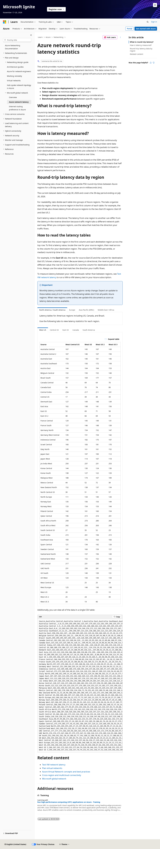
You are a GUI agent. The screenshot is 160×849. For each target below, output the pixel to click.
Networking (58, 37)
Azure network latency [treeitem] (19, 102)
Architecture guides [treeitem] (15, 67)
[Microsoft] (4, 22)
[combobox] (17, 40)
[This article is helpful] (150, 62)
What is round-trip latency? (142, 42)
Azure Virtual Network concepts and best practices (66, 771)
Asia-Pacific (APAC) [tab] (86, 310)
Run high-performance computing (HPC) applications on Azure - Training (68, 802)
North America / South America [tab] (52, 310)
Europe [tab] (72, 310)
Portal (129, 28)
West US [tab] (42, 330)
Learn (40, 37)
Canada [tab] (75, 330)
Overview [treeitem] (13, 97)
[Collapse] (31, 35)
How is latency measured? (141, 45)
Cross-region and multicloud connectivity (61, 775)
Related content (136, 54)
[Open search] (147, 22)
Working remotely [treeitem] (14, 76)
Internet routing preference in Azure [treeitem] (17, 108)
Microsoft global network (54, 778)
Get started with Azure (146, 28)
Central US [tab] (54, 330)
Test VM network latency (53, 764)
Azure (48, 37)
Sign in (154, 22)
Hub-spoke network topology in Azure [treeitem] (19, 86)
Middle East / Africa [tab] (106, 310)
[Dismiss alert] (155, 5)
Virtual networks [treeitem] (14, 80)
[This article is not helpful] (153, 62)
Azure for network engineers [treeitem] (19, 71)
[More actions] (120, 37)
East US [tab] (65, 330)
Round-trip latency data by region (141, 49)
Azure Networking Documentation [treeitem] (12, 47)
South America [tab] (89, 330)
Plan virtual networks (52, 768)
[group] (80, 686)
